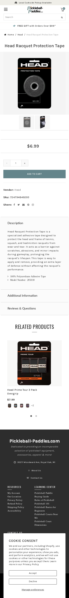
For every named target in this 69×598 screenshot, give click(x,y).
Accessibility (14, 511)
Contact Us (37, 478)
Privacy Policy (31, 564)
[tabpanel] (34, 376)
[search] (35, 17)
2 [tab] (37, 417)
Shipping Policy (16, 507)
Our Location (14, 496)
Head (20, 34)
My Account (14, 493)
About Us (36, 470)
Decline (33, 581)
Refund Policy (15, 504)
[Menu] (6, 9)
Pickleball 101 (42, 504)
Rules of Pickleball (44, 500)
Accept (33, 573)
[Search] (62, 18)
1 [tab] (32, 417)
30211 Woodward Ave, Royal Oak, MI (36, 462)
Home (11, 34)
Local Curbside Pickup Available (35, 3)
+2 (32, 405)
